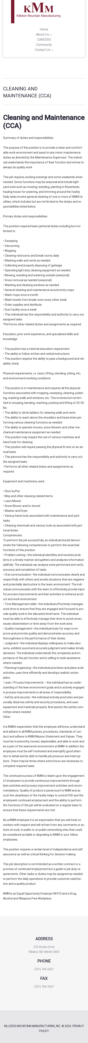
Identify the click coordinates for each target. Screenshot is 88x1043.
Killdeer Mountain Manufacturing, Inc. (32, 1026)
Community (44, 45)
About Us (42, 34)
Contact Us (42, 50)
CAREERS (44, 40)
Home (44, 29)
